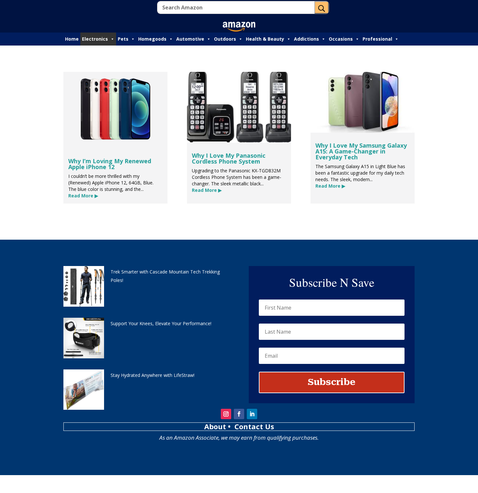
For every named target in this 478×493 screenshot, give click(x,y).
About (216, 426)
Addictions (306, 39)
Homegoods (152, 39)
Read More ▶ (83, 196)
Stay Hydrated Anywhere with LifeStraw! (152, 375)
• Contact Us (251, 426)
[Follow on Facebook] (239, 414)
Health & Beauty (265, 39)
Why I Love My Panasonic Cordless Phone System (228, 158)
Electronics (95, 39)
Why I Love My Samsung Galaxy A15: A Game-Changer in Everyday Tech (361, 151)
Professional (377, 39)
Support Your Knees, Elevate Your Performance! (161, 323)
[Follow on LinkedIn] (252, 414)
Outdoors (225, 39)
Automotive (190, 39)
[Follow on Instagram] (226, 414)
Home (72, 39)
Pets (123, 39)
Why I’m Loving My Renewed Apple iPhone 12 (109, 164)
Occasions (341, 39)
